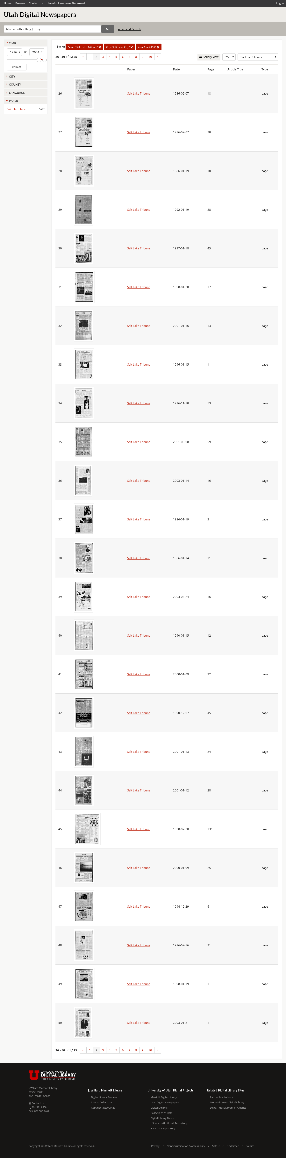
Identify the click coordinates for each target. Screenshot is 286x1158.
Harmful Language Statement (66, 3)
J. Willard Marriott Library (43, 1088)
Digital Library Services (104, 1097)
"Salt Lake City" (118, 47)
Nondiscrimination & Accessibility (186, 1146)
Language (17, 93)
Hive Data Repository (163, 1128)
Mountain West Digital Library (227, 1102)
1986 (147, 47)
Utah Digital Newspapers (165, 1102)
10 (150, 57)
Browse (20, 3)
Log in (280, 3)
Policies (250, 1146)
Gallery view (210, 57)
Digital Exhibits (159, 1107)
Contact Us (36, 3)
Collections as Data (161, 1113)
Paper (13, 101)
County (15, 84)
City (12, 76)
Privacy (155, 1146)
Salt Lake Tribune (16, 109)
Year (12, 43)
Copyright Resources (103, 1107)
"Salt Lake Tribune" (83, 47)
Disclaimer (233, 1146)
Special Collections (101, 1102)
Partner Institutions (221, 1097)
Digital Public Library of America (228, 1107)
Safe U (215, 1146)
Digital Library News (162, 1118)
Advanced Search (129, 29)
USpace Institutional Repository (169, 1123)
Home (7, 3)
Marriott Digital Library (164, 1097)
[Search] (107, 29)
